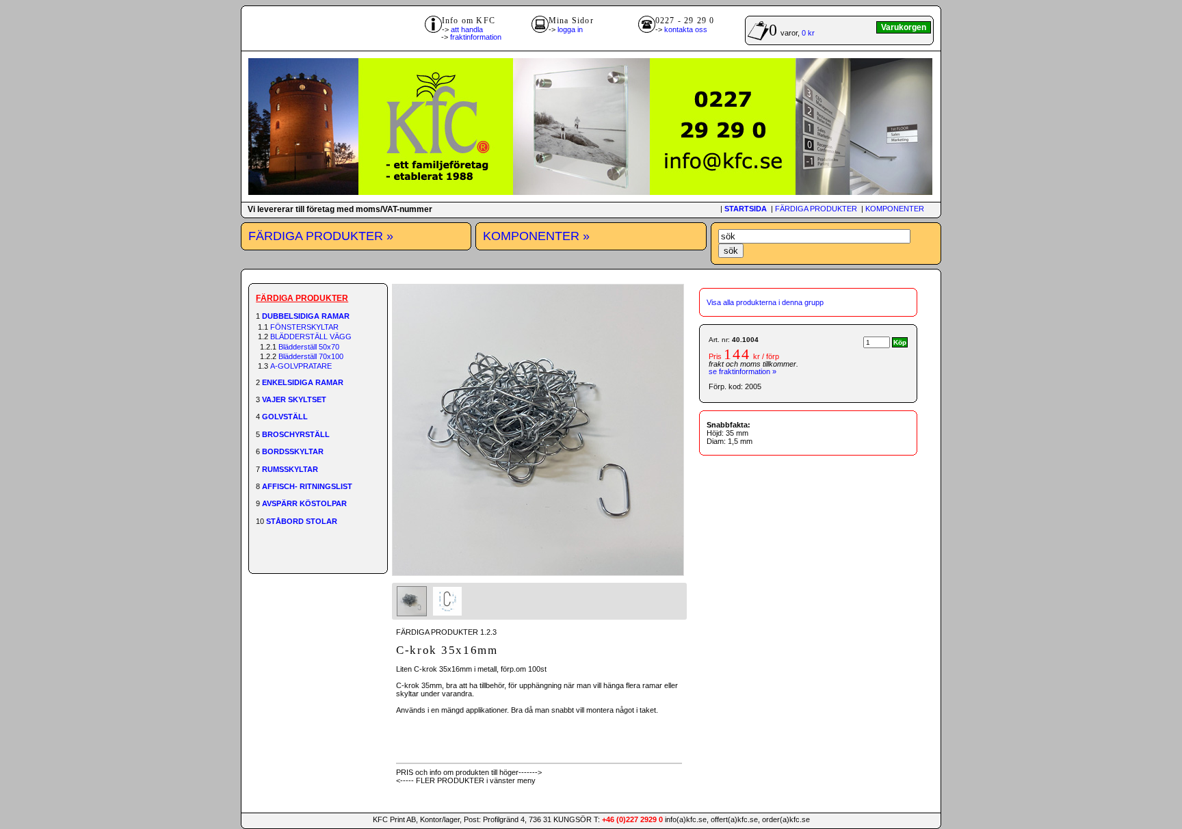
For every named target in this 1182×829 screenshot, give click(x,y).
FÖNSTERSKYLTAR (304, 327)
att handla (467, 29)
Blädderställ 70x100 (310, 356)
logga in (570, 29)
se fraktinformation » (742, 371)
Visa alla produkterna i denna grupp (765, 302)
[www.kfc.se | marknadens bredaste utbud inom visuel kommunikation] (590, 192)
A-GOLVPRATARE (301, 366)
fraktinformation (475, 37)
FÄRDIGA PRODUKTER (816, 209)
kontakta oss (685, 29)
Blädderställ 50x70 (308, 347)
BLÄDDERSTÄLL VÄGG (311, 336)
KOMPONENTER (894, 209)
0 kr (808, 33)
